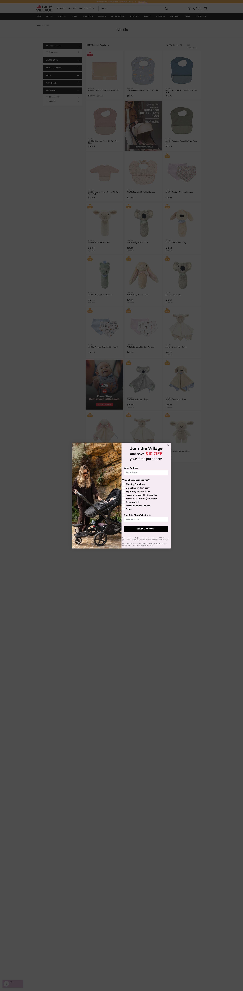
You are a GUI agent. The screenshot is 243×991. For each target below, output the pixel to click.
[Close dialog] (168, 445)
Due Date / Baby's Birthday (137, 515)
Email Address (131, 468)
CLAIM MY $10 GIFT (146, 528)
